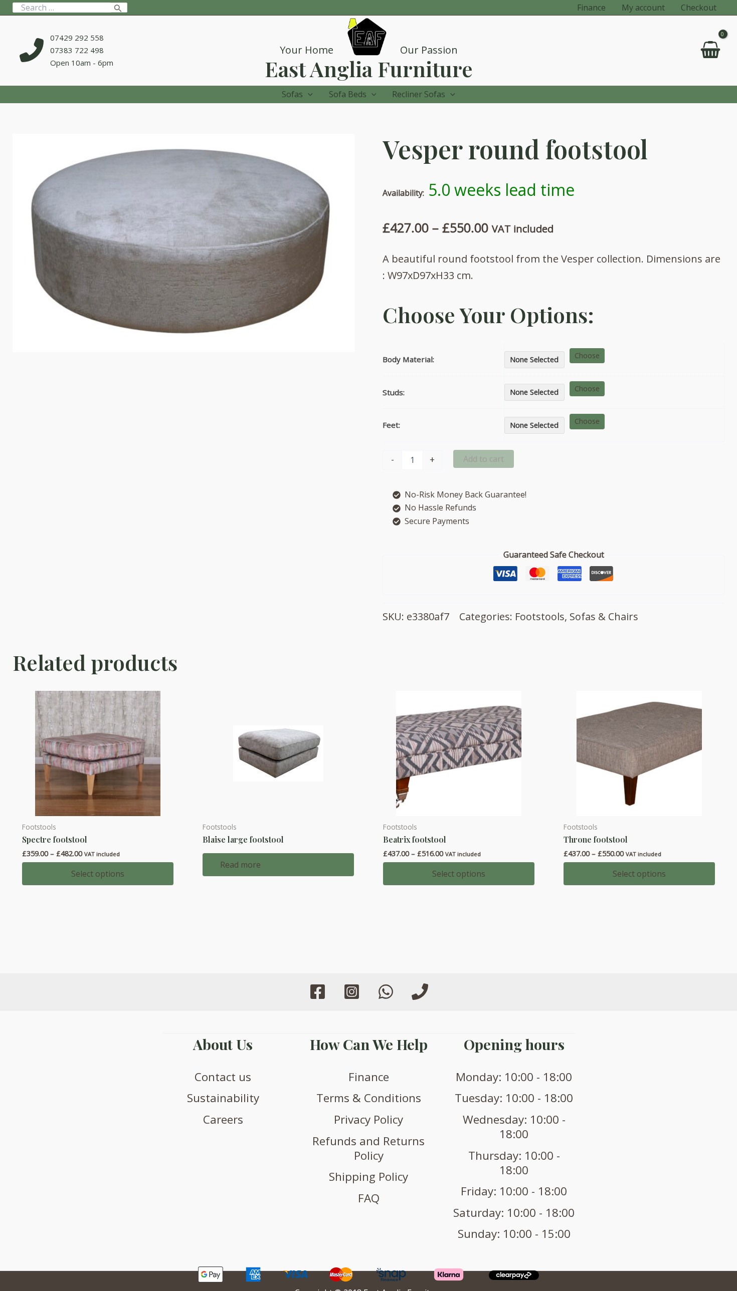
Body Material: (408, 359)
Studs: (394, 392)
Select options (97, 873)
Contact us (223, 1077)
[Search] (118, 7)
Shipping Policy (368, 1176)
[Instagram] (351, 991)
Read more (240, 864)
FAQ (369, 1198)
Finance (368, 1077)
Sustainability (223, 1098)
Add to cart (483, 458)
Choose (587, 355)
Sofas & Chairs (604, 616)
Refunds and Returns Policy (368, 1148)
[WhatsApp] (386, 991)
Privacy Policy (368, 1119)
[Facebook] (317, 991)
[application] (308, 94)
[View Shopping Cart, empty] (710, 51)
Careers (223, 1119)
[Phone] (420, 991)
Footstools (540, 616)
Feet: (391, 425)
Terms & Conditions (368, 1098)
